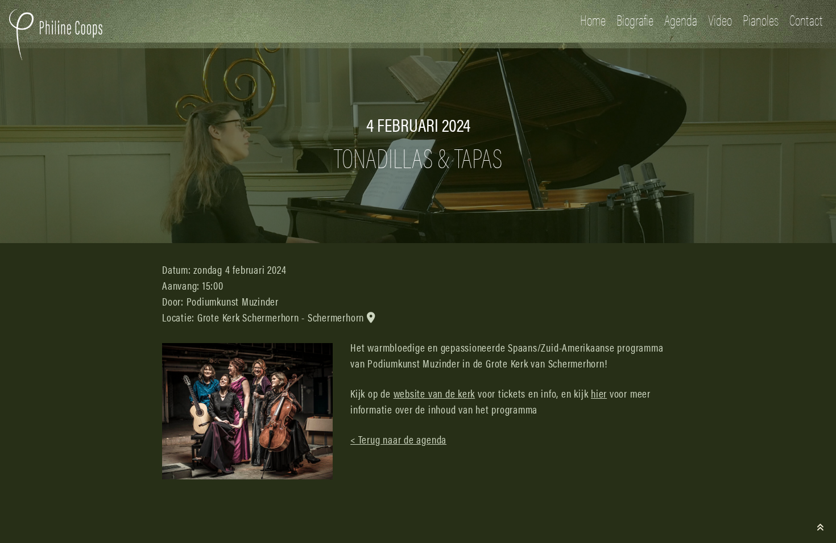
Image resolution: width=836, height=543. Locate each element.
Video (720, 19)
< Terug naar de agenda (398, 439)
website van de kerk (434, 393)
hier (599, 393)
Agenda (680, 19)
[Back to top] (821, 527)
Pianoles (761, 19)
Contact (805, 19)
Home (593, 19)
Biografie (634, 19)
